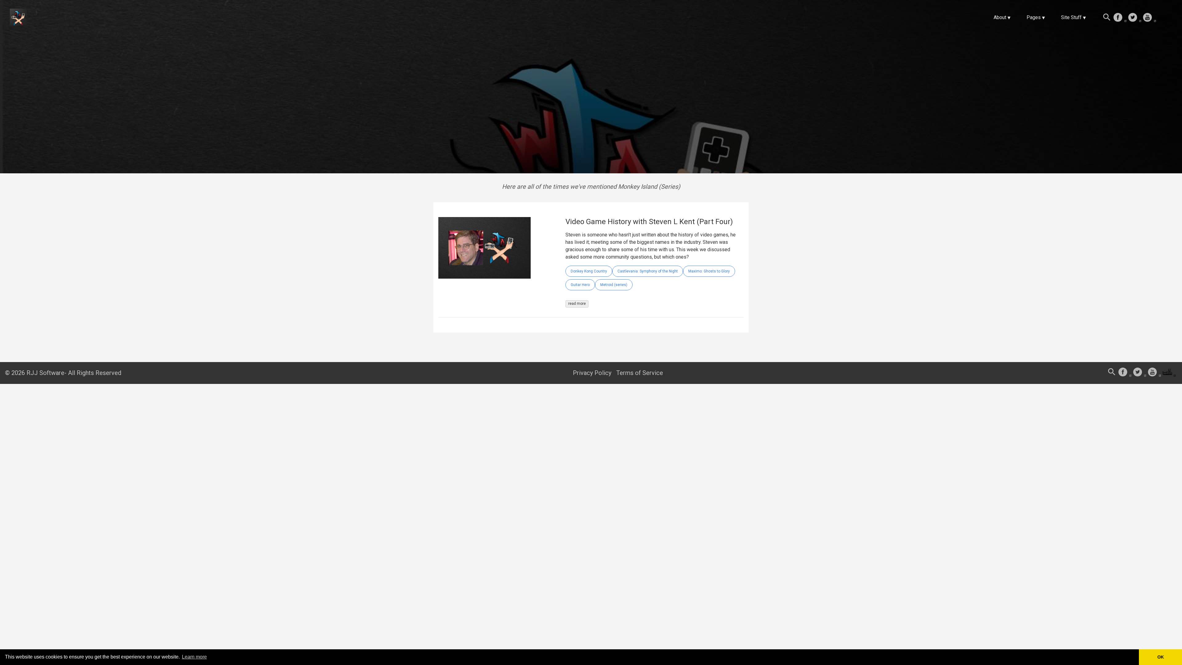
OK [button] (1160, 657)
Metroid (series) (613, 285)
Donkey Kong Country (589, 271)
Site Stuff (1071, 17)
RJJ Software (45, 373)
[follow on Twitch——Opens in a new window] (1164, 17)
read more (577, 303)
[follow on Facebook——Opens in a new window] (1120, 17)
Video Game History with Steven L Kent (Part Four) (649, 221)
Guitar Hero (580, 285)
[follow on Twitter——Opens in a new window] (1134, 17)
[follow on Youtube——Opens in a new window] (1149, 17)
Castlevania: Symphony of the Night (647, 271)
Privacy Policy (592, 373)
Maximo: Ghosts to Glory (709, 271)
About (1000, 17)
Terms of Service (639, 373)
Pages (1034, 17)
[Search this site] (1107, 17)
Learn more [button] (194, 656)
